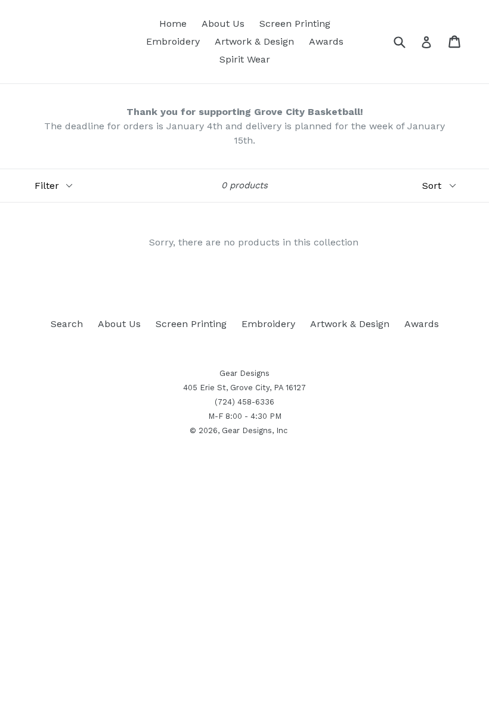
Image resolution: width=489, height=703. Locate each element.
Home (173, 23)
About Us (223, 23)
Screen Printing (294, 23)
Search (67, 323)
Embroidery (173, 41)
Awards (326, 41)
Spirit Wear (244, 59)
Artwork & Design (254, 41)
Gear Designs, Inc (254, 430)
